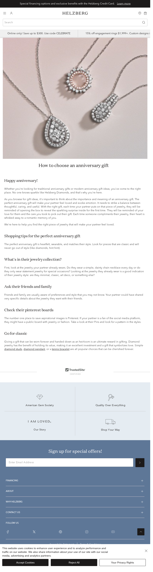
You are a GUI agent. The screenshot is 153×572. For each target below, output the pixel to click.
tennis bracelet (60, 349)
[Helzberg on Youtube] (113, 531)
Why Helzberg (14, 502)
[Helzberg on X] (34, 531)
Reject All (74, 562)
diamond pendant (34, 349)
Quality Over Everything (110, 405)
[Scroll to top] (140, 531)
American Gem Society (40, 405)
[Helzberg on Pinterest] (60, 531)
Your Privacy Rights (122, 562)
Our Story (40, 430)
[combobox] (75, 22)
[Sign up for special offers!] (139, 462)
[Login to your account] (11, 13)
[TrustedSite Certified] (75, 371)
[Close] (146, 551)
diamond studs (13, 349)
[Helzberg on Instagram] (87, 531)
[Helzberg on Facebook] (8, 531)
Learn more (124, 3)
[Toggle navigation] (5, 13)
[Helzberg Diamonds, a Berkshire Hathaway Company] (75, 13)
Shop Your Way (110, 430)
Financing (12, 481)
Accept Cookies (25, 562)
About (10, 491)
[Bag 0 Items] (145, 13)
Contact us (13, 512)
